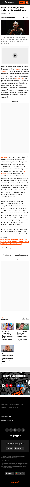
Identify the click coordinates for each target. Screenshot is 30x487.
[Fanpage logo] (9, 2)
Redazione (4, 407)
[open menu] (2, 2)
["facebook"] (18, 385)
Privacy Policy (21, 402)
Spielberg (4, 71)
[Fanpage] (15, 435)
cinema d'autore (13, 313)
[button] (27, 17)
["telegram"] (22, 385)
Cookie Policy (4, 404)
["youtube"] (10, 385)
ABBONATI (22, 2)
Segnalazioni (11, 402)
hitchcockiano (19, 78)
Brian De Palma (4, 313)
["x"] (14, 385)
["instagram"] (7, 385)
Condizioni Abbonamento (17, 404)
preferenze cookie (13, 407)
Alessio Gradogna (10, 17)
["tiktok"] (3, 385)
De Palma (4, 157)
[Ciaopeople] (15, 482)
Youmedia (3, 402)
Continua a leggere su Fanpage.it (15, 255)
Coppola (17, 69)
